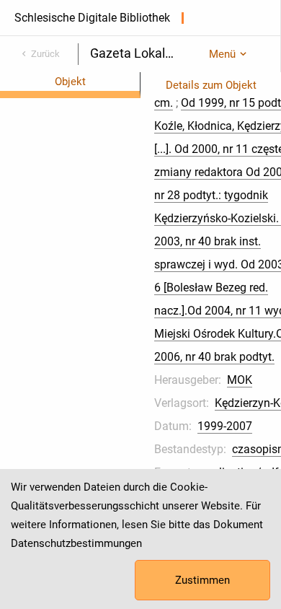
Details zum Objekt (211, 85)
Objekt (70, 81)
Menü (222, 54)
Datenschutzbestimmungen (76, 543)
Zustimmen (202, 580)
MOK (239, 380)
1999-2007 (224, 426)
